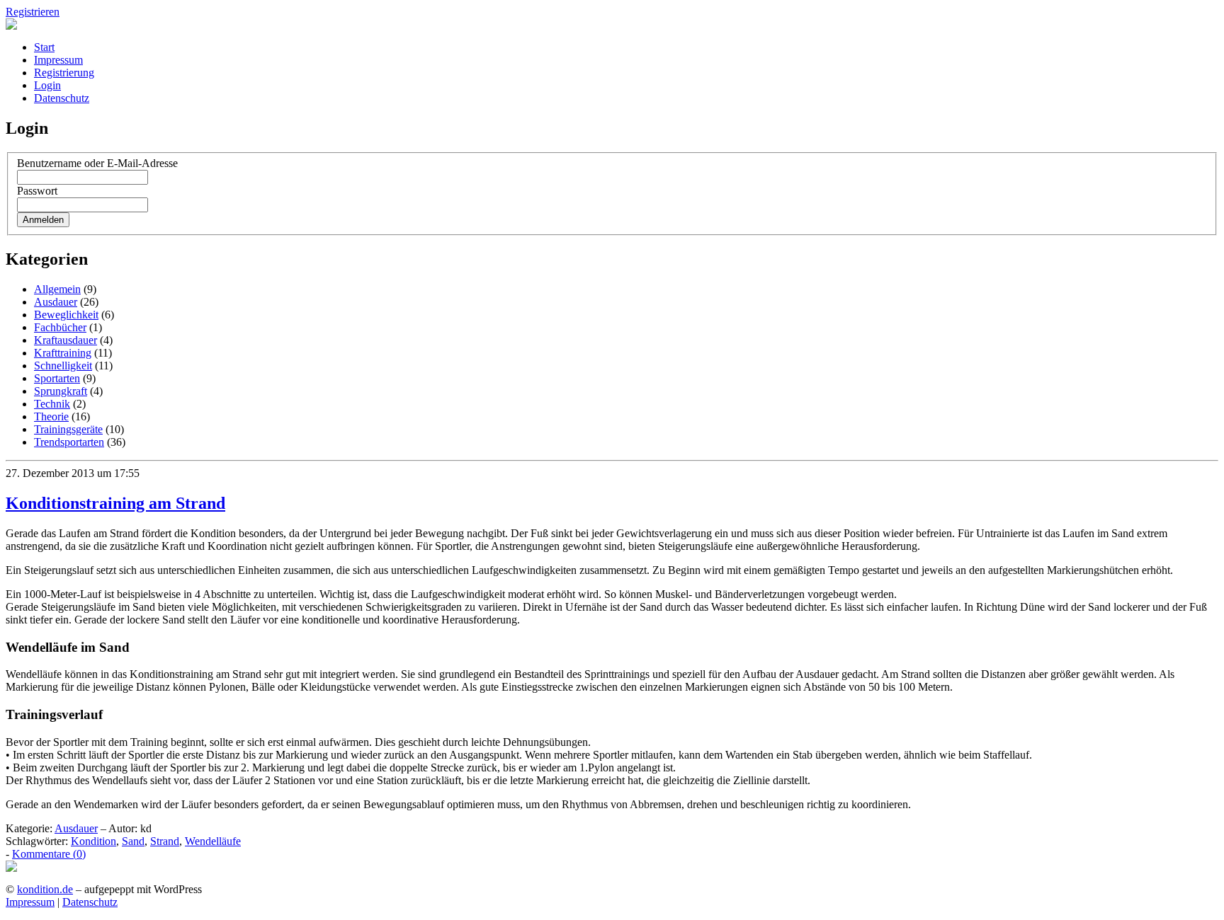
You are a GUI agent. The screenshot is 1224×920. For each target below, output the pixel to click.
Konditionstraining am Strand (115, 503)
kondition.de (45, 889)
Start (44, 47)
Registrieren (33, 12)
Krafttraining (62, 353)
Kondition (93, 841)
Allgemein (57, 289)
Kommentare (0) (49, 854)
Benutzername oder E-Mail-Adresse (97, 163)
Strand (164, 841)
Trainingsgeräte (68, 429)
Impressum (58, 60)
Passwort (37, 191)
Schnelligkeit (63, 366)
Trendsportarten (69, 442)
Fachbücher (60, 327)
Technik (52, 404)
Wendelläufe (213, 841)
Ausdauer (55, 302)
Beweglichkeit (66, 315)
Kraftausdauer (65, 340)
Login (47, 85)
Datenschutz (61, 98)
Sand (133, 841)
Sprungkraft (60, 391)
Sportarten (57, 378)
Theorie (51, 416)
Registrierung (64, 73)
